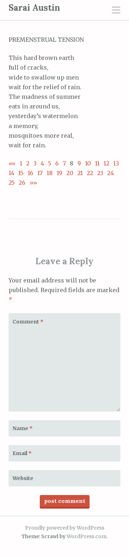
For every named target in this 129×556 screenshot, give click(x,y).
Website (23, 478)
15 (21, 173)
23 (100, 173)
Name (23, 428)
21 (80, 173)
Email (22, 453)
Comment (28, 321)
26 (22, 182)
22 (90, 173)
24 (110, 173)
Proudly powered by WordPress (64, 528)
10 (88, 163)
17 (40, 173)
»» (31, 182)
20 (69, 173)
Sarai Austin (34, 7)
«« (12, 163)
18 (50, 173)
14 (11, 173)
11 (97, 163)
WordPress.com (86, 536)
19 (59, 173)
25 (12, 182)
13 (116, 163)
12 (106, 163)
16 (30, 173)
